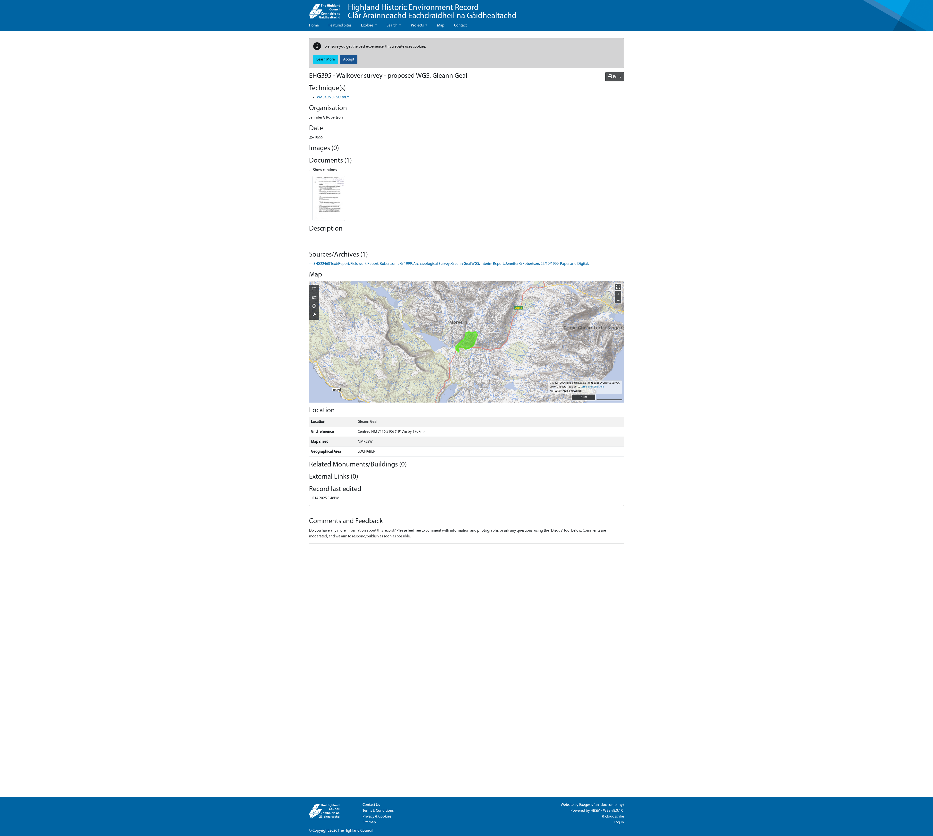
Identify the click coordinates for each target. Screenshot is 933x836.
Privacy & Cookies (377, 817)
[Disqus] (466, 608)
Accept (348, 59)
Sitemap (369, 822)
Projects (417, 25)
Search (392, 25)
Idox (603, 805)
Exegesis (586, 805)
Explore (367, 25)
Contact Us (371, 805)
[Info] (314, 306)
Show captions (324, 170)
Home (314, 25)
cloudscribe (614, 817)
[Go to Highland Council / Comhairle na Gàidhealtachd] (324, 10)
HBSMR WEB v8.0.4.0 (607, 811)
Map (440, 25)
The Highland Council (355, 831)
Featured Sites (339, 25)
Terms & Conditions (378, 811)
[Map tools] (314, 315)
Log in (619, 822)
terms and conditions (592, 387)
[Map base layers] (314, 298)
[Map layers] (314, 289)
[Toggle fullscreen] (618, 287)
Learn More (325, 59)
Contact (460, 25)
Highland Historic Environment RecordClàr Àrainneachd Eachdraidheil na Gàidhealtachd (432, 12)
